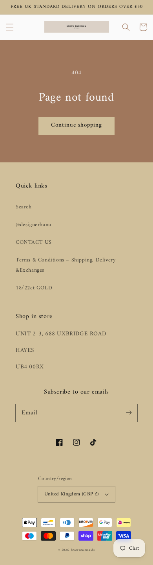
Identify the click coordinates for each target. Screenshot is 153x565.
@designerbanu (33, 225)
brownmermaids (83, 550)
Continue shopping (76, 125)
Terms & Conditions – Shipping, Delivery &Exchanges (65, 265)
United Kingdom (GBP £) (71, 494)
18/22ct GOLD (34, 288)
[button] (9, 27)
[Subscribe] (128, 412)
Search (24, 207)
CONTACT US (34, 242)
